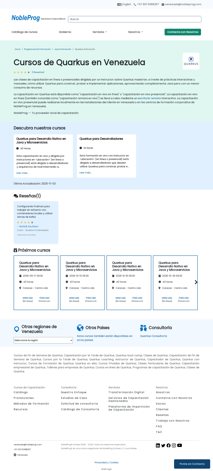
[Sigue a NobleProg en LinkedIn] (158, 445)
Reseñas (162, 415)
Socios (161, 404)
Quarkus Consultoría (153, 336)
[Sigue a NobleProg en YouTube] (179, 445)
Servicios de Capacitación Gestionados (128, 399)
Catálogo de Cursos (24, 32)
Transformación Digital (126, 392)
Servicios (99, 32)
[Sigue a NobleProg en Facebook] (169, 445)
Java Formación (62, 49)
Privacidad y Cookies (106, 462)
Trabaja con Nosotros (173, 421)
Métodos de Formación (31, 404)
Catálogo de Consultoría (80, 409)
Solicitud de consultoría (79, 403)
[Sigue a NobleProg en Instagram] (174, 445)
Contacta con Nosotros (182, 32)
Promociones (24, 398)
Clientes (162, 409)
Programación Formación (37, 49)
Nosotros (134, 32)
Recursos (21, 409)
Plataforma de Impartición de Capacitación (129, 408)
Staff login (106, 469)
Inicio (17, 49)
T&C (159, 432)
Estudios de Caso (74, 398)
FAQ (159, 426)
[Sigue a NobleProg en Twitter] (163, 445)
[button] (195, 282)
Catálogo (21, 392)
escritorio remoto (149, 98)
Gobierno (65, 32)
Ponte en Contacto (192, 464)
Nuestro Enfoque (74, 392)
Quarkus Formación (85, 49)
